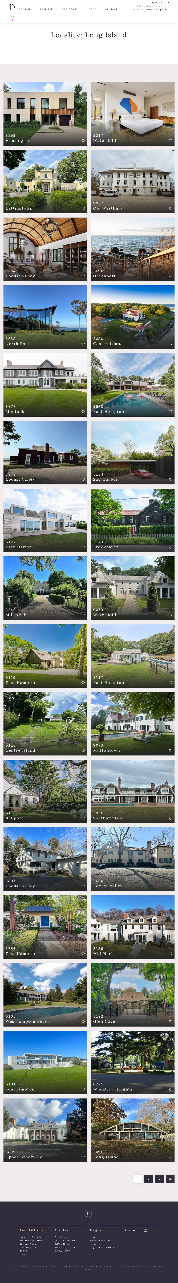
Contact (111, 9)
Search (24, 9)
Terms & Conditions (83, 1266)
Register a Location (102, 1247)
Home (93, 1237)
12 (170, 1179)
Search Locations (100, 1240)
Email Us (60, 1237)
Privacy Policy (107, 1266)
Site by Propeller (131, 1266)
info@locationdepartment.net (152, 6)
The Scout (70, 9)
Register (46, 9)
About (91, 9)
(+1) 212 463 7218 (159, 3)
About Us (96, 1244)
